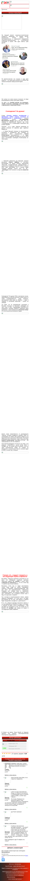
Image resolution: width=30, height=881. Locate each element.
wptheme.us (21, 875)
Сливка (7, 769)
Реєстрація (5, 7)
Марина (7, 783)
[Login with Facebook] (3, 859)
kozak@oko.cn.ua (19, 877)
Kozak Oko (11, 740)
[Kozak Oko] (4, 745)
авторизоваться (6, 852)
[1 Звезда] (3, 753)
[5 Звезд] (10, 753)
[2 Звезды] (4, 753)
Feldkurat (7, 817)
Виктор (7, 797)
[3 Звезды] (6, 753)
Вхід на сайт (5, 5)
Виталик (7, 831)
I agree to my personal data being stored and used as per (15, 856)
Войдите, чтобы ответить (10, 775)
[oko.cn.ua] (5, 1)
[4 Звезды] (8, 753)
